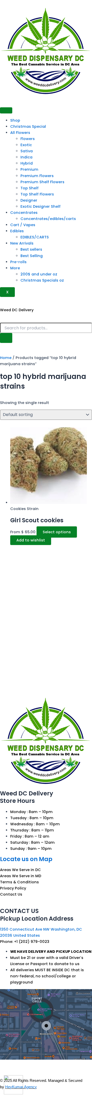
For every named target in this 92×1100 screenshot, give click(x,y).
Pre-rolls (18, 261)
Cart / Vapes (22, 224)
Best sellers (31, 249)
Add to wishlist (30, 540)
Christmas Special (28, 126)
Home (6, 357)
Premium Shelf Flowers (42, 181)
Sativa (26, 151)
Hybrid (26, 163)
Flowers (27, 138)
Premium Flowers (37, 175)
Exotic (26, 144)
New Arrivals (21, 243)
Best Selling (31, 255)
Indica (26, 157)
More (15, 268)
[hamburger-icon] (6, 110)
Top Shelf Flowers (37, 194)
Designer (28, 200)
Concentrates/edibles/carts (48, 218)
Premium (29, 169)
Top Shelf (29, 188)
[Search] (6, 338)
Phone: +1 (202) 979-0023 (24, 941)
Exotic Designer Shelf (40, 206)
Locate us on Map (26, 859)
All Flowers (20, 132)
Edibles (17, 231)
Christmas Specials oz (42, 280)
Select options (57, 532)
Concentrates (24, 212)
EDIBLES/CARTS (34, 237)
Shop (15, 120)
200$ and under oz (38, 274)
